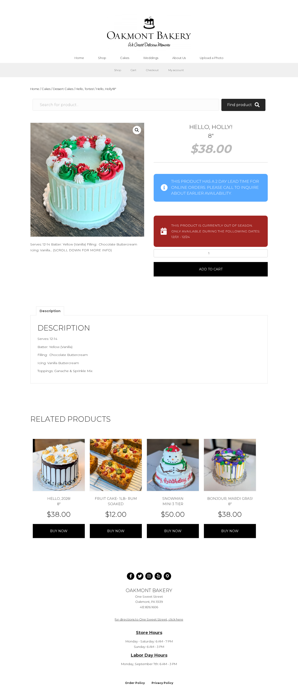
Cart (133, 70)
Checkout (152, 70)
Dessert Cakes (63, 89)
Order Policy (135, 683)
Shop (117, 70)
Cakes (46, 89)
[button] (137, 130)
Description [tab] (50, 311)
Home (34, 89)
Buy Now (59, 531)
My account (176, 70)
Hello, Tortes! (85, 89)
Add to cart (211, 269)
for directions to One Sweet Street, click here (149, 619)
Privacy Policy (162, 683)
